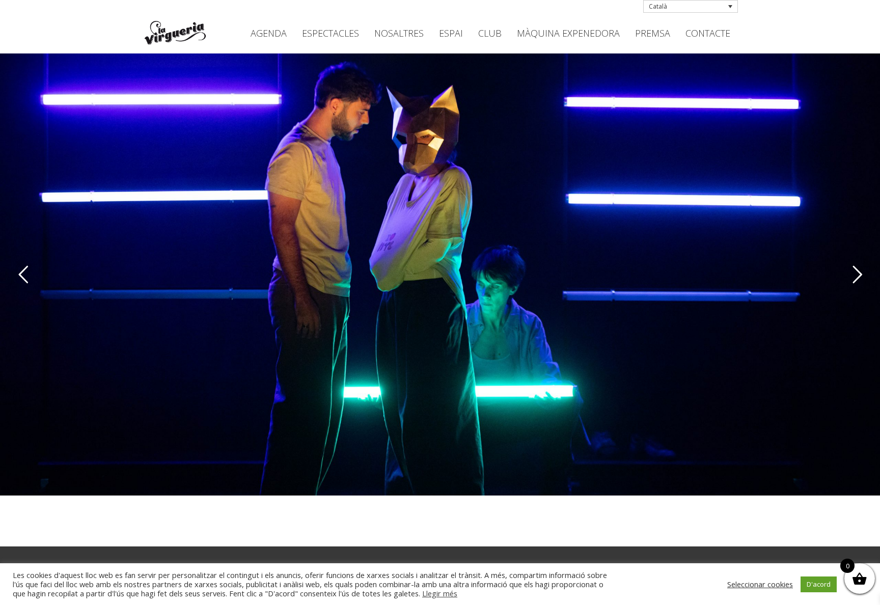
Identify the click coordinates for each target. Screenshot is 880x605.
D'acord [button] (819, 584)
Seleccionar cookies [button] (760, 584)
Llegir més (439, 593)
